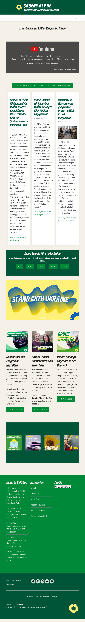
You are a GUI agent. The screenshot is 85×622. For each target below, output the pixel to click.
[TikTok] (33, 581)
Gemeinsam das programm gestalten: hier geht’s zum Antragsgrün (42, 86)
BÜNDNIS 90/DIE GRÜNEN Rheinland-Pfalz (41, 10)
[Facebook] (43, 581)
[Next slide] (76, 300)
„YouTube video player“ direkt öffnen (63, 69)
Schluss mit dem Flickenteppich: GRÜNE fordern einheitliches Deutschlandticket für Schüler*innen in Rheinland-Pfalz (19, 112)
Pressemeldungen (71, 218)
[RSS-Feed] (52, 581)
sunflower (22, 607)
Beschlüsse (35, 499)
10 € (29, 267)
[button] (40, 318)
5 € (19, 267)
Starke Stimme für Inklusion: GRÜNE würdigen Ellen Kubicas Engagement (43, 107)
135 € (53, 267)
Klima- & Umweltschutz (66, 221)
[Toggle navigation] (76, 18)
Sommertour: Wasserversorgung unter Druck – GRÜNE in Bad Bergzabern (66, 109)
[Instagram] (38, 581)
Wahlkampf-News (37, 510)
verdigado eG (42, 607)
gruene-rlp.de (37, 6)
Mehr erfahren (15, 410)
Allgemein (20, 237)
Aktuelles (13, 237)
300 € (65, 267)
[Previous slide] (9, 300)
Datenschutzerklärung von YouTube (50, 59)
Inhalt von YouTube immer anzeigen (43, 63)
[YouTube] (47, 581)
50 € (41, 267)
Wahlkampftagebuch (38, 516)
